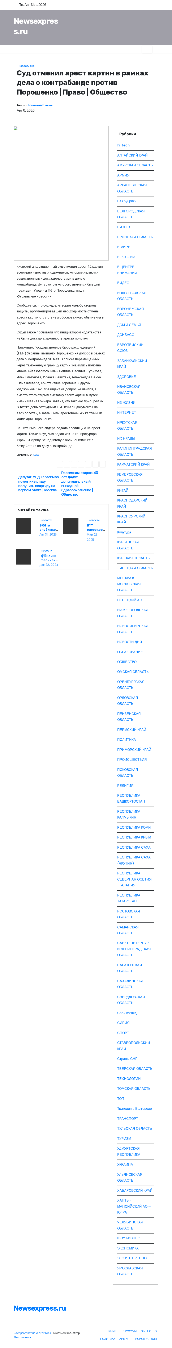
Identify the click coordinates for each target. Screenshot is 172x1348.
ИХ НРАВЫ (126, 438)
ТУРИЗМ (124, 1138)
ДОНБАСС (125, 334)
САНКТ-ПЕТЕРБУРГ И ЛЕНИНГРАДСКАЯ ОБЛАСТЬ (134, 949)
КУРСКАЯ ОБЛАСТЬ (133, 558)
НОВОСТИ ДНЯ (26, 66)
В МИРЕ (123, 247)
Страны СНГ (127, 1058)
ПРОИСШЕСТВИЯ (132, 759)
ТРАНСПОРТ (127, 1118)
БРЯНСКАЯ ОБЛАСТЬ (135, 237)
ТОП (120, 1098)
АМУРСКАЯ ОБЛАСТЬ (135, 165)
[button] (155, 49)
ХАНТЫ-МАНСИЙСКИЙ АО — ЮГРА (134, 1206)
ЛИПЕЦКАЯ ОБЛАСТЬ (135, 568)
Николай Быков (40, 105)
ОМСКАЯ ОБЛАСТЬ (133, 671)
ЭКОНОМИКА (128, 1248)
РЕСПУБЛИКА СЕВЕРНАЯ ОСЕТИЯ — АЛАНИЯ (134, 879)
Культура (124, 532)
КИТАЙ (122, 490)
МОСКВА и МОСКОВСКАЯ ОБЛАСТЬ (129, 584)
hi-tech (123, 145)
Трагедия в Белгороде (134, 1108)
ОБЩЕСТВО (127, 662)
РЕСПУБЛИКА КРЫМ (134, 837)
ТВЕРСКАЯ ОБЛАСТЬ (134, 1068)
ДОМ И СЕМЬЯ (129, 325)
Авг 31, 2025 (48, 534)
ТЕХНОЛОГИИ (129, 1078)
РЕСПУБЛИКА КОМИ (134, 827)
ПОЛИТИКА (126, 739)
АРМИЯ (123, 175)
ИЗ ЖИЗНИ (126, 402)
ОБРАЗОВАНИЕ (130, 652)
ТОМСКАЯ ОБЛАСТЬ (134, 1088)
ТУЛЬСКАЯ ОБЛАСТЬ (134, 1128)
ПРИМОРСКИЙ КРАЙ (134, 749)
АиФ (36, 455)
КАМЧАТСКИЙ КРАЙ (133, 464)
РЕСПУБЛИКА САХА (134, 847)
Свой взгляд (127, 1013)
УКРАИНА (125, 1164)
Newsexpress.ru (40, 1308)
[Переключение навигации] (147, 49)
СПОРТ (123, 1033)
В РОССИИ (126, 257)
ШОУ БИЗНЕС (128, 1238)
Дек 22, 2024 (49, 565)
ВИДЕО (123, 282)
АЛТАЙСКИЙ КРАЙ (132, 155)
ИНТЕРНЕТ (126, 412)
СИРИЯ (123, 1022)
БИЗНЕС (124, 227)
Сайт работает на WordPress (33, 1333)
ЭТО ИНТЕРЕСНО (132, 1258)
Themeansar (22, 1337)
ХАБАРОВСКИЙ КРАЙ (134, 1190)
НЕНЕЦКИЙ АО (129, 600)
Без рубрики (126, 201)
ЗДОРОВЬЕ (126, 376)
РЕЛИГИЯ (125, 785)
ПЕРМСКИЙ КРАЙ (131, 729)
